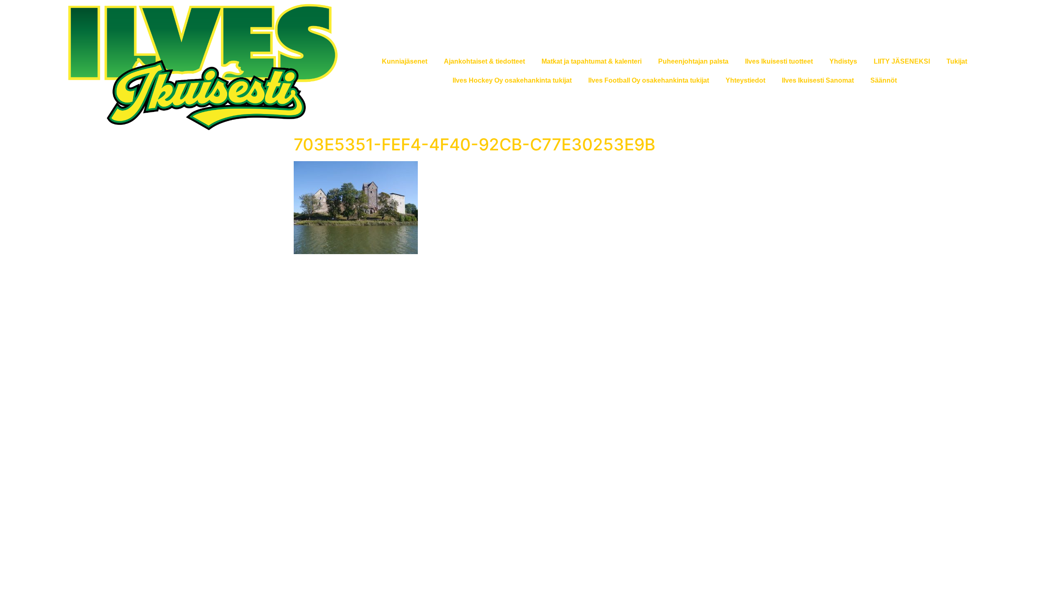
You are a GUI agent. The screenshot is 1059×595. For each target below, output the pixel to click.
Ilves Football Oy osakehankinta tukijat (648, 80)
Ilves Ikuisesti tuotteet (779, 61)
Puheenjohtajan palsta (693, 61)
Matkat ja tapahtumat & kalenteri (591, 61)
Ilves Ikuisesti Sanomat (818, 80)
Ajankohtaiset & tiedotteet (484, 61)
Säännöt (883, 80)
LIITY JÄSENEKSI (902, 61)
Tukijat (956, 61)
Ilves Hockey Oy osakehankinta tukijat (512, 80)
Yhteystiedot (745, 80)
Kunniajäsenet (404, 61)
